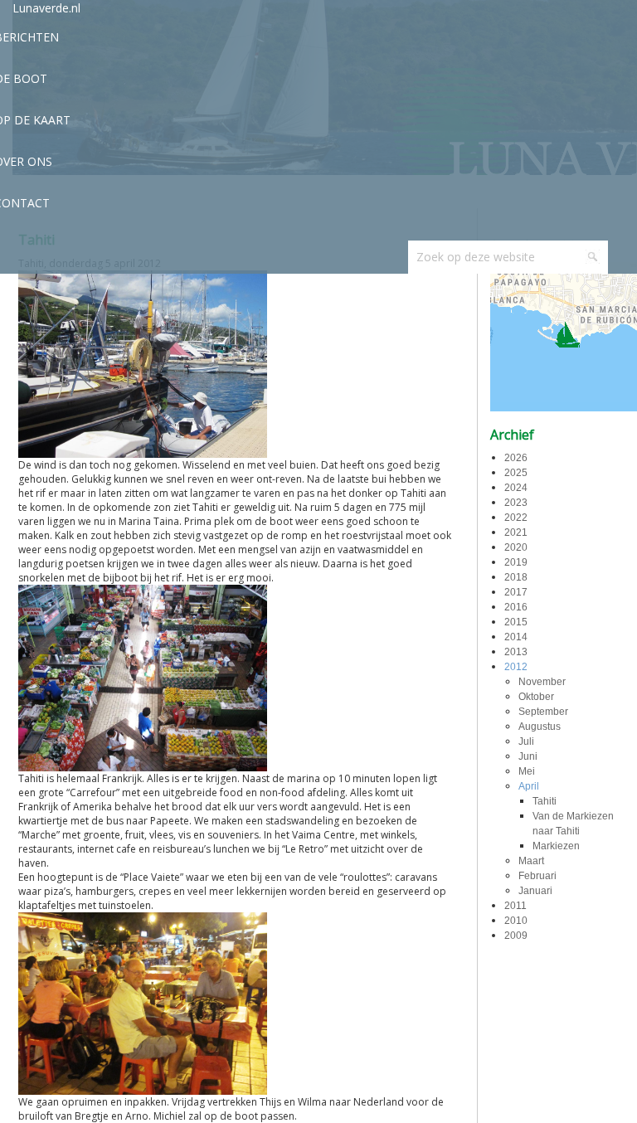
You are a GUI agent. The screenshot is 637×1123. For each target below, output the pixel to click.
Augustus (539, 726)
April (528, 786)
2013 (516, 652)
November (542, 682)
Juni (527, 756)
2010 (516, 920)
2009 (516, 935)
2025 (516, 473)
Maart (531, 861)
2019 (516, 562)
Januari (535, 891)
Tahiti (544, 801)
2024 (516, 487)
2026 (516, 458)
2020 (516, 547)
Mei (526, 771)
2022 (516, 517)
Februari (537, 876)
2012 (516, 667)
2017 (516, 592)
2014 (516, 637)
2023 (516, 502)
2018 (516, 577)
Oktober (536, 696)
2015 (516, 622)
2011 (515, 906)
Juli (526, 741)
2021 (516, 532)
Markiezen (556, 846)
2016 (516, 607)
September (543, 711)
